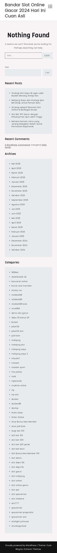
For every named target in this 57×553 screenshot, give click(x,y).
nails (14, 376)
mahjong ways (19, 349)
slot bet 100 (17, 435)
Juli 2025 (16, 209)
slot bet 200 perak (21, 444)
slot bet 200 (18, 440)
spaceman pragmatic (23, 512)
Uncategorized (19, 526)
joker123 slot (18, 331)
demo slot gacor (20, 313)
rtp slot (15, 394)
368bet (15, 272)
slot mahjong (18, 476)
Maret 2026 (17, 173)
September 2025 (20, 200)
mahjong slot (18, 344)
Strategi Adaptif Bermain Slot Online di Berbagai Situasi (26, 108)
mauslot (16, 358)
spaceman (17, 507)
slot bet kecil (18, 449)
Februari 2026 (18, 177)
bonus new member (22, 285)
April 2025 (16, 222)
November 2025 (19, 191)
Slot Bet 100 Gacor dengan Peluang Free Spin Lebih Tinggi (27, 115)
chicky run (17, 290)
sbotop (15, 408)
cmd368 (16, 308)
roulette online (19, 385)
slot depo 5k (18, 467)
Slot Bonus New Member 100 (26, 453)
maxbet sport (18, 367)
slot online (17, 480)
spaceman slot (19, 517)
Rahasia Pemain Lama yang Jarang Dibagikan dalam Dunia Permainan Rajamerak (27, 124)
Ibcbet (15, 322)
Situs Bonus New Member (24, 421)
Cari (7, 67)
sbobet (15, 399)
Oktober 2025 (18, 195)
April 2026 (16, 168)
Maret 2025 (17, 227)
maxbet (15, 363)
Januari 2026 (18, 182)
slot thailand (18, 498)
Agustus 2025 (18, 204)
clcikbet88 (17, 295)
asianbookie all (19, 276)
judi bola (16, 335)
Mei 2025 (16, 218)
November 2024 (20, 245)
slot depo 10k (18, 462)
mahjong (16, 340)
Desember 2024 (20, 240)
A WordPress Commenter (17, 145)
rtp (13, 390)
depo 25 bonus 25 (20, 317)
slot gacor (17, 471)
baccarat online (20, 281)
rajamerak (17, 381)
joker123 (15, 326)
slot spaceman (19, 494)
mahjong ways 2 (20, 353)
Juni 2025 (16, 213)
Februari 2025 (18, 231)
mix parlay (17, 372)
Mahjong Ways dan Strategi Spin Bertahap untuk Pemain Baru (28, 101)
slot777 (15, 503)
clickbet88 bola (19, 304)
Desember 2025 (19, 186)
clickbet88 (17, 299)
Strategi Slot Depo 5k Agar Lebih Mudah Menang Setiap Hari (28, 94)
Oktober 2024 (18, 249)
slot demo (17, 458)
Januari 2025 (18, 236)
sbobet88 (16, 403)
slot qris (15, 489)
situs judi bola (18, 426)
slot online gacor (20, 485)
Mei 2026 (16, 163)
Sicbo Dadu (17, 412)
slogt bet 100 (18, 430)
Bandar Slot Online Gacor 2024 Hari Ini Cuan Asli (25, 10)
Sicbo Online (18, 417)
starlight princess (20, 521)
